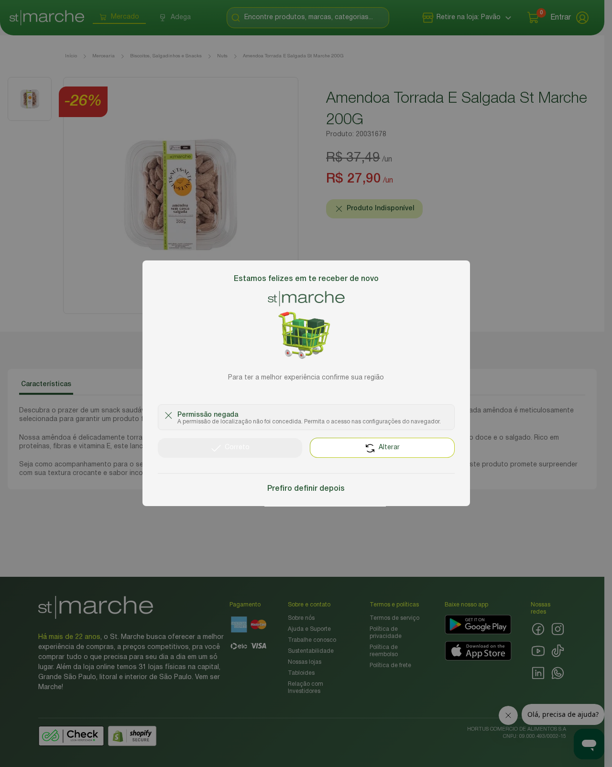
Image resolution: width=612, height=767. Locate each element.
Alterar (389, 448)
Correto (237, 448)
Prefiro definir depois (306, 489)
